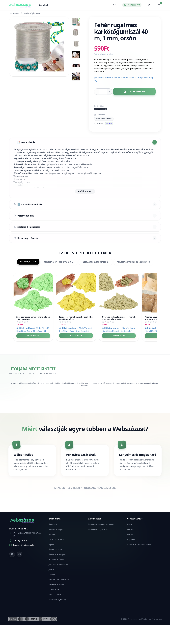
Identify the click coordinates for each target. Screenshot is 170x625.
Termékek (43, 5)
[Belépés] (149, 4)
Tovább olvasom (85, 191)
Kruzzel (109, 123)
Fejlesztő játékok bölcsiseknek (133, 262)
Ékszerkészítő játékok (104, 118)
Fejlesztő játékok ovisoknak (59, 262)
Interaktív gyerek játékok (95, 262)
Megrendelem (33, 336)
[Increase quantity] (109, 92)
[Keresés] (114, 4)
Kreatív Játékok (28, 262)
